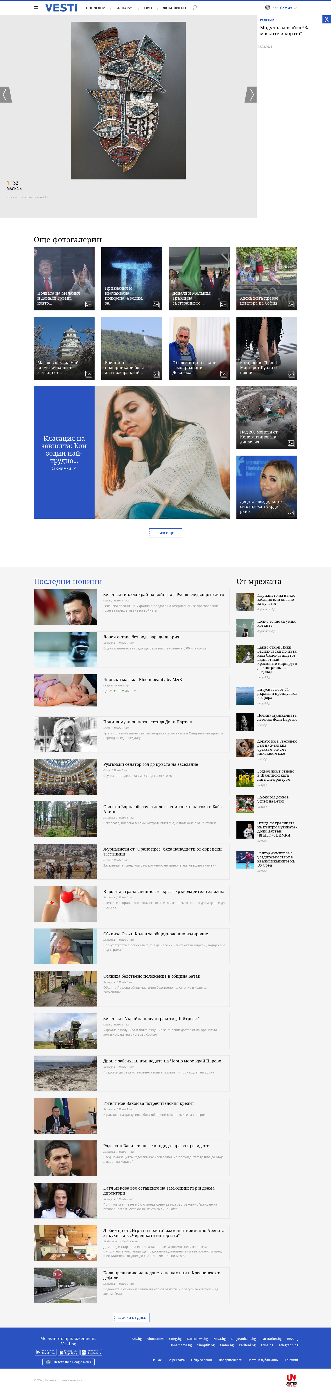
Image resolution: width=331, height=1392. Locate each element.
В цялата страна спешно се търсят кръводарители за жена (163, 891)
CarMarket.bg (271, 1339)
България (125, 8)
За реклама (176, 1360)
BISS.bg (292, 1339)
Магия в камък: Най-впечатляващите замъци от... (58, 367)
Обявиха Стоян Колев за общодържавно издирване (155, 933)
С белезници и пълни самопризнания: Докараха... (194, 367)
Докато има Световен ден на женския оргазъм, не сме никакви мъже (277, 747)
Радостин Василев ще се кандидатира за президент (156, 1145)
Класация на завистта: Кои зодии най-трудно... (64, 449)
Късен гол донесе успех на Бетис (273, 799)
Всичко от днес (132, 1318)
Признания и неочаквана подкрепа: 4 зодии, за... (124, 295)
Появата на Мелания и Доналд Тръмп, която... (58, 298)
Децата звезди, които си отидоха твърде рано (261, 506)
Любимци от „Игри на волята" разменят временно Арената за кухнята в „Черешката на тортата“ (163, 1233)
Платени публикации (263, 1360)
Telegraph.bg (288, 1345)
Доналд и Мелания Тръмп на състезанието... (191, 298)
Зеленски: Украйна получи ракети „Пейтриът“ (151, 1018)
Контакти (291, 1360)
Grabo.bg (227, 1345)
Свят (148, 8)
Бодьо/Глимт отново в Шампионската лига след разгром (275, 775)
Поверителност (230, 1360)
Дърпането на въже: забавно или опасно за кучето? (276, 599)
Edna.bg (267, 1345)
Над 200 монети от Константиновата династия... (259, 437)
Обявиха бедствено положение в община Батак (151, 976)
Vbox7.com (155, 1339)
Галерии (267, 20)
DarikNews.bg (197, 1339)
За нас (157, 1360)
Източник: (12, 197)
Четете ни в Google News (72, 1362)
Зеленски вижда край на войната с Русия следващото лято (163, 594)
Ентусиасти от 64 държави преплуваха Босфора (277, 693)
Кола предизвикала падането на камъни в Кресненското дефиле (161, 1275)
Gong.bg (175, 1339)
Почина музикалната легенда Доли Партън (147, 722)
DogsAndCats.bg (243, 1339)
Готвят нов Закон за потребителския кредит (148, 1103)
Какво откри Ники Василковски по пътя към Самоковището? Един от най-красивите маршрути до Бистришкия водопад (277, 659)
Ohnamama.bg (181, 1345)
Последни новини (68, 581)
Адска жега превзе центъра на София (259, 300)
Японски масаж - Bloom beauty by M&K (142, 679)
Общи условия (202, 1360)
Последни (95, 8)
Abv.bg (137, 1339)
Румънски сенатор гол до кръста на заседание (150, 764)
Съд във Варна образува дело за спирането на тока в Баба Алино (162, 809)
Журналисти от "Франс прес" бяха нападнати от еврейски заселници (162, 851)
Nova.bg (219, 1339)
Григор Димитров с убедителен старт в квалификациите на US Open (276, 859)
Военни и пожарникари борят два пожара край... (125, 367)
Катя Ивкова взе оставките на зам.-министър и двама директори (159, 1190)
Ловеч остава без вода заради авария (141, 637)
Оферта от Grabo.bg (116, 685)
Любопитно (174, 8)
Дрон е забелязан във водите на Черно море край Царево (162, 1061)
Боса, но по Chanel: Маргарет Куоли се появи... (259, 367)
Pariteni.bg (247, 1345)
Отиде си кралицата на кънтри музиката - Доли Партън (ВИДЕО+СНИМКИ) (277, 829)
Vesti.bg (61, 8)
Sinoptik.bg (206, 1345)
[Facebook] (298, 1366)
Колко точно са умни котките (276, 623)
